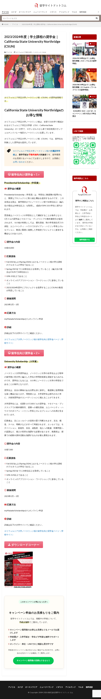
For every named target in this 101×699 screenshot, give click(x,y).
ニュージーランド (40, 12)
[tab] (34, 183)
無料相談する (84, 239)
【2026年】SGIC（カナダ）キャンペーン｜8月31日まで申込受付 (84, 113)
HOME (6, 24)
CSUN (44, 52)
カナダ (13, 12)
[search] (96, 18)
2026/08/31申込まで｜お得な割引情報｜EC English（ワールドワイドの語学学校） (84, 87)
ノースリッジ (36, 52)
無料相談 (82, 12)
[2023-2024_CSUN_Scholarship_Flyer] (18, 586)
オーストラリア (25, 12)
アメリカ (5, 12)
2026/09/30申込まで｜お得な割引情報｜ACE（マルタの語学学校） (84, 60)
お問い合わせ (19, 162)
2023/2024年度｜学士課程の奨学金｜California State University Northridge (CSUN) (49, 24)
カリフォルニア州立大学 (23, 52)
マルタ (74, 12)
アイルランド (64, 12)
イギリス (53, 12)
